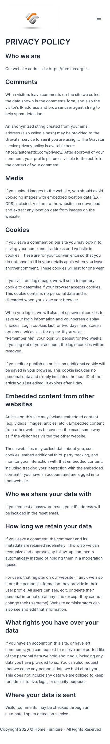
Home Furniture (48, 729)
